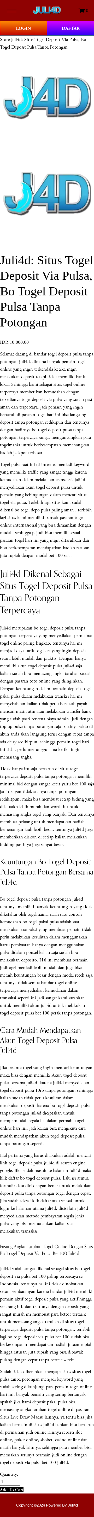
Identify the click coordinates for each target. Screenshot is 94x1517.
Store (5, 40)
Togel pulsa (10, 465)
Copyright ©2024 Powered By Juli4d (47, 1505)
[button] (12, 1489)
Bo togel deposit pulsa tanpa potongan (36, 899)
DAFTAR (71, 28)
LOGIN (23, 28)
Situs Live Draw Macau (21, 1417)
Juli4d (5, 628)
